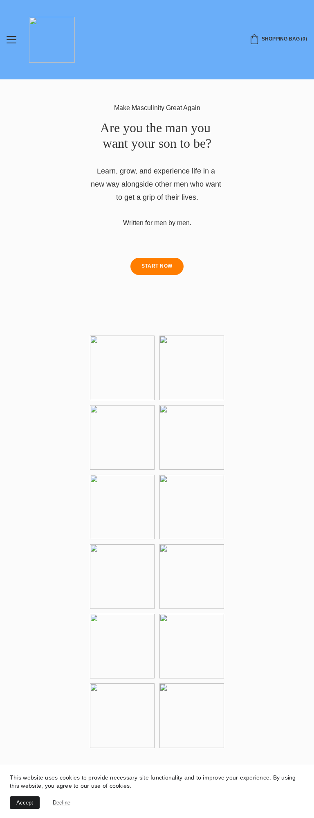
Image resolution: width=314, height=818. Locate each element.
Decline (61, 803)
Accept (24, 803)
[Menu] (11, 39)
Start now (156, 266)
